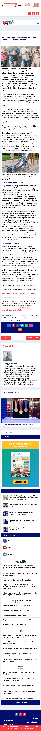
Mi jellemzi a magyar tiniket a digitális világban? (20, 293)
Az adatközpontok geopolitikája (14, 615)
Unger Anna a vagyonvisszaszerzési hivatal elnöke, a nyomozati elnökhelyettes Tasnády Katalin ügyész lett (19, 586)
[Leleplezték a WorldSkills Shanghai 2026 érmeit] (5, 505)
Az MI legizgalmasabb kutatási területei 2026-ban (20, 648)
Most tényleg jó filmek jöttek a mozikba (17, 580)
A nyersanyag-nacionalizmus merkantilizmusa (19, 620)
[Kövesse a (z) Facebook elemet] (29, 13)
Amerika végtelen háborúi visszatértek (16, 605)
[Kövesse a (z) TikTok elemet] (37, 13)
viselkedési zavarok (11, 320)
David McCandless (16, 301)
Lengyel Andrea (12, 42)
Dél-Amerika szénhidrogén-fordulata (16, 610)
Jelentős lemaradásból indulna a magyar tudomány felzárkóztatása (17, 654)
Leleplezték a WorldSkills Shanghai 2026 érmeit (23, 505)
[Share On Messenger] (22, 325)
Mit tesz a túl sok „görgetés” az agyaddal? (18, 698)
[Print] (20, 329)
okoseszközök (9, 318)
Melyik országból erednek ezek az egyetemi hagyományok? (21, 513)
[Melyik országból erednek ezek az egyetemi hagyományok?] (5, 513)
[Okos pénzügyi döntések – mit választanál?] (5, 529)
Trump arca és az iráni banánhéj (14, 624)
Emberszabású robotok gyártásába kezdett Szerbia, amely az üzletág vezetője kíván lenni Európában (19, 567)
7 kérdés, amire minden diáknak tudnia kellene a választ (22, 521)
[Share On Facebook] (9, 325)
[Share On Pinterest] (13, 325)
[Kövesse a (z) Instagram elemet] (33, 13)
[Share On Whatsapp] (26, 325)
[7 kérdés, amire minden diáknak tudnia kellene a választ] (5, 521)
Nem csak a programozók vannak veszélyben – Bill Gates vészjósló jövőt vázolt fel (19, 636)
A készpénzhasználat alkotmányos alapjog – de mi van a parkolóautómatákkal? (20, 594)
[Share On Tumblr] (18, 325)
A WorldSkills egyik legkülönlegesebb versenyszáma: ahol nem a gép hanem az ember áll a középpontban (23, 497)
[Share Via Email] (31, 325)
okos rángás (32, 315)
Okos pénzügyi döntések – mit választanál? (19, 529)
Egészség (30, 42)
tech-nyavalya (24, 318)
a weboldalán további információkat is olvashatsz (17, 309)
